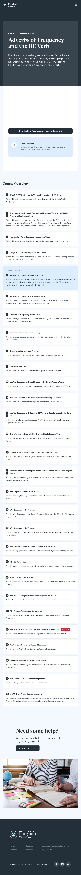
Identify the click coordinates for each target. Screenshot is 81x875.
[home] (10, 4)
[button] (75, 4)
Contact (13, 849)
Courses (11, 33)
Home (12, 846)
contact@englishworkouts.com (55, 846)
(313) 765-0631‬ (48, 849)
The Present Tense (26, 33)
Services (29, 849)
